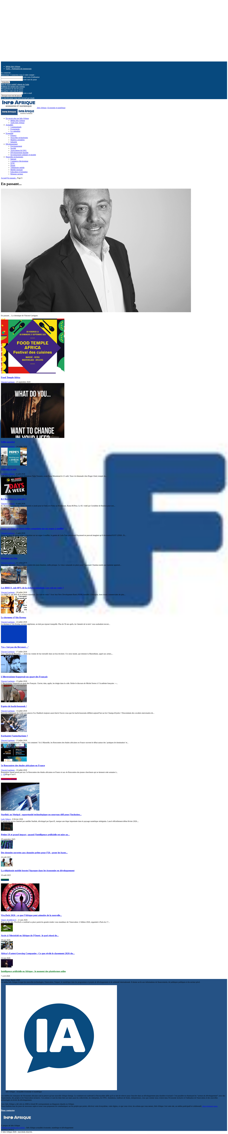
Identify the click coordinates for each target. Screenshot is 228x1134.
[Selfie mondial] (32, 437)
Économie (5, 880)
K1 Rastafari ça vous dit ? (13, 499)
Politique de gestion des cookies (13, 87)
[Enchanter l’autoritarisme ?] (14, 731)
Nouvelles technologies (19, 138)
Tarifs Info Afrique (17, 123)
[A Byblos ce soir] (14, 465)
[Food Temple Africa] (32, 373)
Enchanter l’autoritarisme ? (14, 736)
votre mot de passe (30, 80)
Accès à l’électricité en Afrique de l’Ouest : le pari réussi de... (30, 935)
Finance (13, 135)
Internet (13, 159)
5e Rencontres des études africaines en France (23, 765)
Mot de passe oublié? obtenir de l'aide (15, 84)
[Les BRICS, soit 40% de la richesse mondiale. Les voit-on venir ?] (14, 583)
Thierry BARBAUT (8, 920)
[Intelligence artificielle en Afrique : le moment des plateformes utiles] (7, 967)
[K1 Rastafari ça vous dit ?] (14, 494)
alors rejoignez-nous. (210, 1106)
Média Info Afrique (13, 67)
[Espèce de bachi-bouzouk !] (14, 702)
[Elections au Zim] (14, 554)
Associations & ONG (18, 150)
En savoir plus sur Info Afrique (17, 118)
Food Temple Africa (10, 377)
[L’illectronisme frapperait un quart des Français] (14, 672)
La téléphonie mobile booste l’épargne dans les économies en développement (37, 870)
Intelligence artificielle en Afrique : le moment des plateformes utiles (33, 971)
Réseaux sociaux (16, 174)
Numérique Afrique (9, 779)
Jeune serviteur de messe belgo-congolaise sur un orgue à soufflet (32, 528)
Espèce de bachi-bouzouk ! (14, 706)
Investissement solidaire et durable (23, 155)
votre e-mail (27, 93)
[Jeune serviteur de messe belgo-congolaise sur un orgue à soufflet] (14, 524)
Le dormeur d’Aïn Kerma (13, 617)
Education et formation (19, 172)
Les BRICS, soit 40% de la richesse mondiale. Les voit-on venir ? (32, 588)
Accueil (4, 178)
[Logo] (9, 114)
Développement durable (19, 153)
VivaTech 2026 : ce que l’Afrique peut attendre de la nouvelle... (31, 915)
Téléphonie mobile (17, 168)
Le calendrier (15, 131)
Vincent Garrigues (8, 382)
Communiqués (15, 127)
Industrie (13, 142)
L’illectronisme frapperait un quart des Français (24, 676)
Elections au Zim (9, 558)
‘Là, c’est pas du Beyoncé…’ (14, 647)
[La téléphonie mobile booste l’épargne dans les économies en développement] (7, 866)
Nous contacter (8, 1110)
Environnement (16, 146)
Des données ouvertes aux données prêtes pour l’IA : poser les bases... (34, 852)
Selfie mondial (8, 442)
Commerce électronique (19, 161)
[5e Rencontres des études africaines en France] (14, 761)
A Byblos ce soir (8, 469)
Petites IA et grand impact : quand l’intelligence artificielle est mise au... (35, 834)
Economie (9, 133)
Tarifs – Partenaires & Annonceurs (18, 69)
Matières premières (17, 140)
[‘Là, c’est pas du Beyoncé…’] (14, 642)
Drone (12, 165)
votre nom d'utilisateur (31, 77)
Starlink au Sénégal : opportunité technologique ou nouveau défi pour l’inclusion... (41, 814)
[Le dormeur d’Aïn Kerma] (14, 613)
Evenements (15, 129)
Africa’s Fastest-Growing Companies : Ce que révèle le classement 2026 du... (38, 953)
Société (13, 148)
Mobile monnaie (16, 170)
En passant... (12, 178)
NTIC (12, 163)
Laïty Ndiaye (6, 819)
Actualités (9, 125)
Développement (12, 144)
